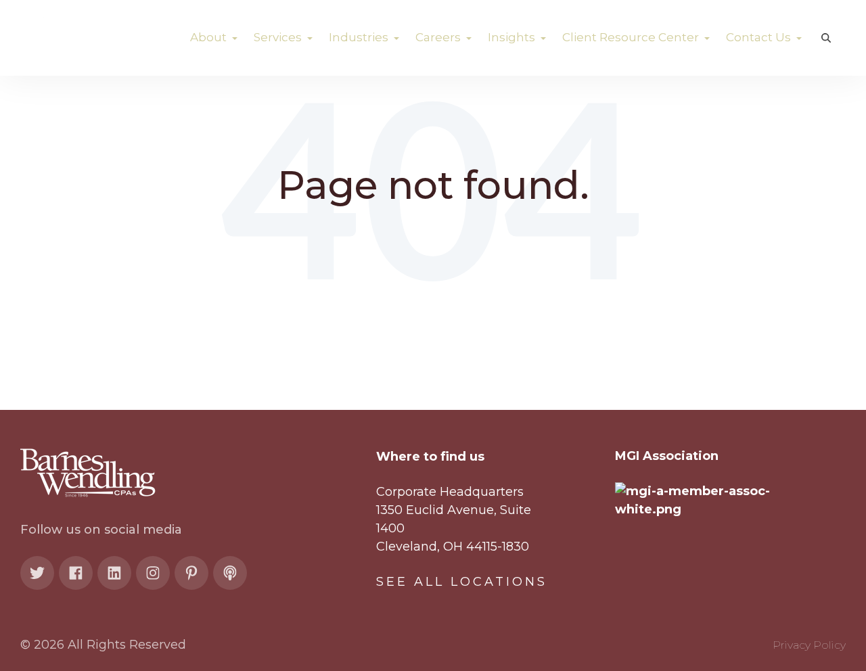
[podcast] (230, 573)
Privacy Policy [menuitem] (809, 645)
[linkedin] (114, 573)
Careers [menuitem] (439, 37)
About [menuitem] (209, 37)
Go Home (433, 233)
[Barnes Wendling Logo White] (94, 38)
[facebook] (76, 573)
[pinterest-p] (191, 573)
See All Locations (461, 581)
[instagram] (153, 573)
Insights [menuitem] (513, 37)
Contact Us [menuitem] (760, 37)
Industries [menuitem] (360, 37)
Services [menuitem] (279, 37)
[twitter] (37, 573)
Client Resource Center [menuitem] (632, 37)
